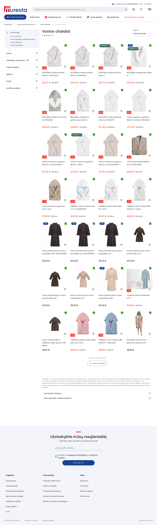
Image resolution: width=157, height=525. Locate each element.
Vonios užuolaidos (16, 45)
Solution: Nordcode (146, 520)
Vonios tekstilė (45, 24)
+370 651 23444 (132, 4)
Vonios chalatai (15, 36)
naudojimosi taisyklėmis (77, 455)
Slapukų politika (48, 520)
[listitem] (22, 480)
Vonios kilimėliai (16, 42)
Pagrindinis (8, 24)
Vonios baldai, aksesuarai (26, 24)
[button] (133, 9)
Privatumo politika (31, 520)
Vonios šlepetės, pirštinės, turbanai (22, 39)
